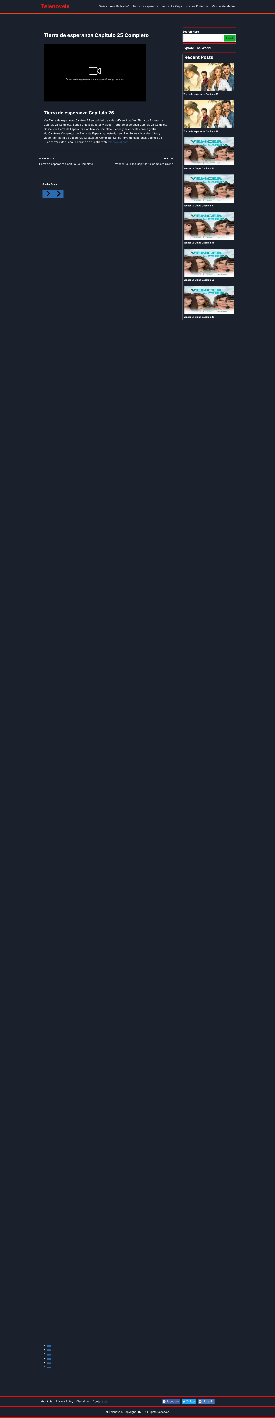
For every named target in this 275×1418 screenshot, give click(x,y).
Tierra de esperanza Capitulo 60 (201, 94)
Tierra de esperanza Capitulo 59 (200, 131)
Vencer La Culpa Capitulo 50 (199, 279)
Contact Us (100, 1401)
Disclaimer (83, 1401)
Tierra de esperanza (145, 6)
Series (103, 6)
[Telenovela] (55, 6)
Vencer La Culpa (172, 6)
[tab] (49, 1346)
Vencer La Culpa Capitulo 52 (198, 205)
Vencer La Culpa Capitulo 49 (198, 317)
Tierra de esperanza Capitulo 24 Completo (66, 161)
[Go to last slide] (47, 194)
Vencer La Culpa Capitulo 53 (198, 168)
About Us (46, 1401)
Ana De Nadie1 (119, 6)
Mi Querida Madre (223, 6)
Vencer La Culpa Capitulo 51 (198, 242)
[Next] (58, 194)
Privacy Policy (64, 1401)
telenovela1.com (118, 142)
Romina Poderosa (197, 6)
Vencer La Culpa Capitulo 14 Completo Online (144, 161)
